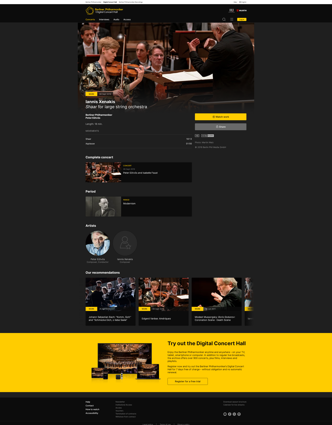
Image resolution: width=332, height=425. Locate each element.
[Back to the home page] (104, 11)
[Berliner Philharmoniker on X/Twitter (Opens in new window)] (234, 414)
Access (127, 19)
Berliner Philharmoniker (93, 2)
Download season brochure (234, 402)
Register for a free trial (187, 381)
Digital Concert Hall (110, 2)
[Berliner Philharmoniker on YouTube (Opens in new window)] (225, 414)
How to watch (92, 409)
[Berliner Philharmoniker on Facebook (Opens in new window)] (229, 414)
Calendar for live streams (233, 405)
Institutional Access (124, 405)
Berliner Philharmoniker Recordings (131, 2)
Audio (116, 19)
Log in (241, 19)
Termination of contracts (126, 414)
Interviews (104, 19)
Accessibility (92, 413)
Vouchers (119, 411)
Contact (90, 405)
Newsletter (120, 402)
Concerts (90, 19)
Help (235, 2)
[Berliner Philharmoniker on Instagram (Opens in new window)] (239, 414)
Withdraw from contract (126, 417)
